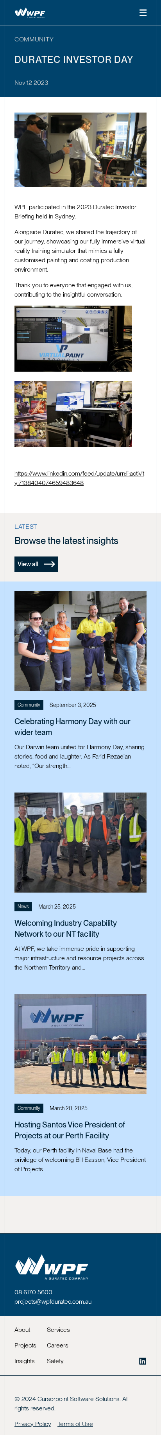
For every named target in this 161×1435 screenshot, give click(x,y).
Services (58, 1329)
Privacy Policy (32, 1424)
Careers (57, 1345)
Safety (55, 1361)
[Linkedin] (143, 1361)
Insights (24, 1361)
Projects (25, 1345)
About (22, 1329)
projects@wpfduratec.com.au (52, 1301)
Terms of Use (75, 1424)
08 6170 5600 (33, 1292)
